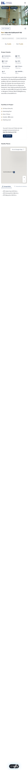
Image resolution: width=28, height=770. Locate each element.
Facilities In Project (7, 105)
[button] (14, 172)
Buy (6, 44)
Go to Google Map (17, 150)
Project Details (6, 52)
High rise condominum (8, 38)
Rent (17, 44)
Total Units (18, 58)
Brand (16, 73)
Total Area (4, 63)
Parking (4, 73)
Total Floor (18, 68)
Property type (5, 58)
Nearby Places (5, 144)
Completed (18, 63)
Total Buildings (5, 68)
